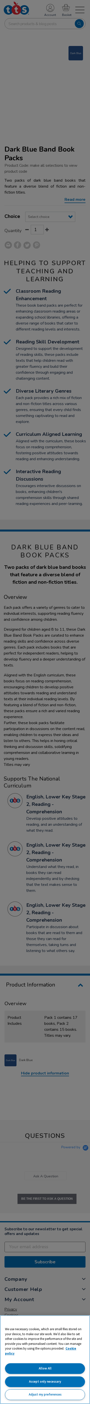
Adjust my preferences (45, 1394)
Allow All (45, 1368)
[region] (45, 1359)
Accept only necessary (45, 1381)
